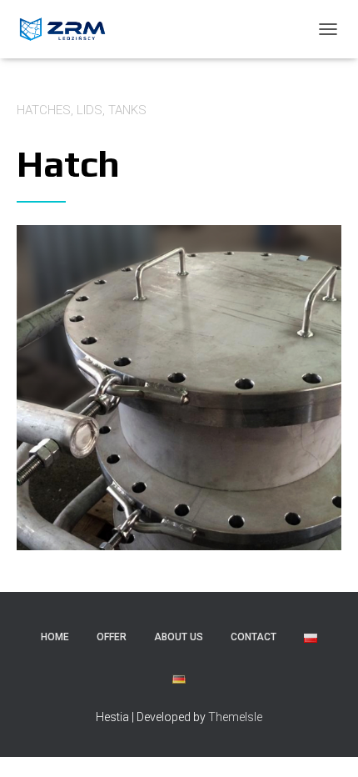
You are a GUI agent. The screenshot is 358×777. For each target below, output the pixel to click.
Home (55, 637)
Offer (112, 637)
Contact (253, 637)
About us (178, 637)
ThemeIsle (235, 717)
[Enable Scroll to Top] (325, 743)
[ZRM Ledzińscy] (70, 29)
